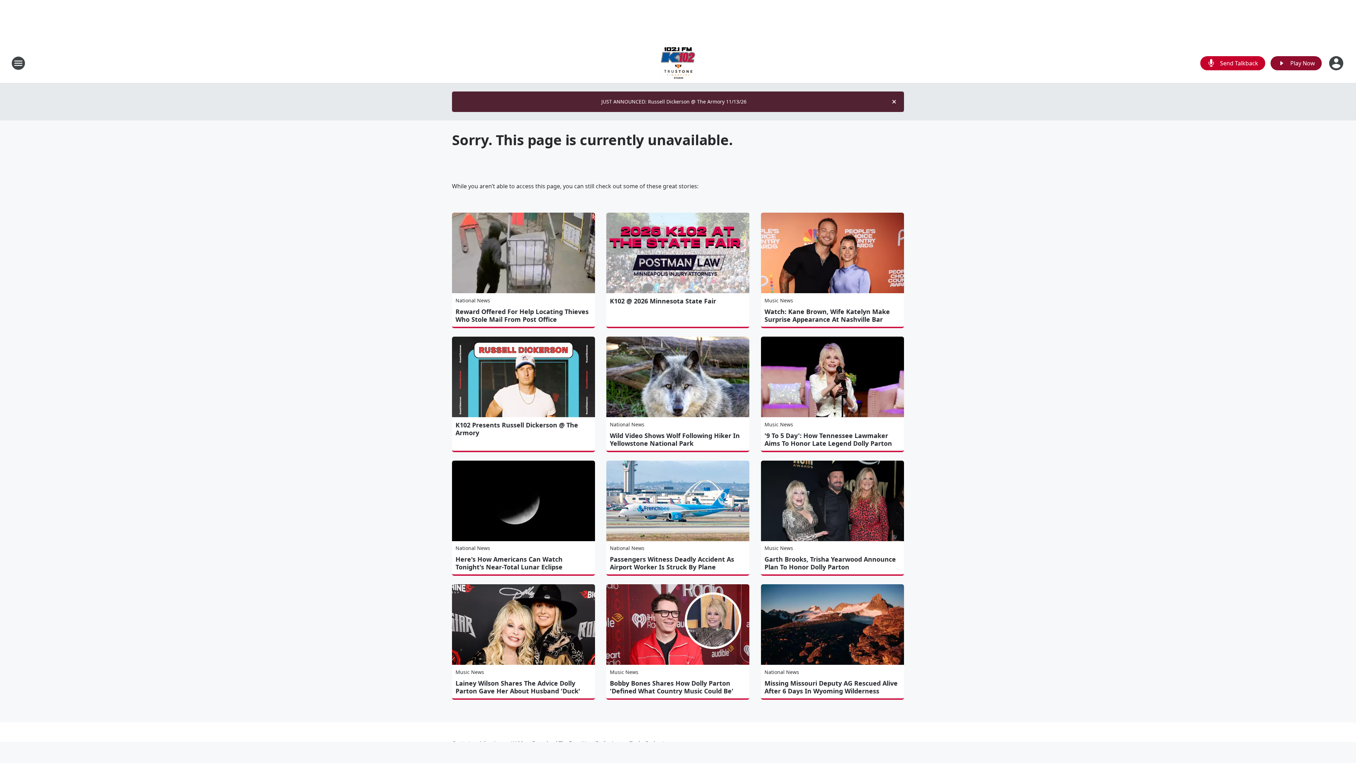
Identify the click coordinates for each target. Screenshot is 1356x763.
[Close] (894, 101)
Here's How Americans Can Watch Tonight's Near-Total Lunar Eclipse (509, 563)
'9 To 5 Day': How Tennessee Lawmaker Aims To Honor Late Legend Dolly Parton (828, 439)
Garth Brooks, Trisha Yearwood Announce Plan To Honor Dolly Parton (830, 563)
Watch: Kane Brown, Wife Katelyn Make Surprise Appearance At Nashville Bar (827, 315)
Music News (779, 300)
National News (473, 300)
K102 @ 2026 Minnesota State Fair (663, 301)
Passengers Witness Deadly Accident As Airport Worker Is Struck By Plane (672, 563)
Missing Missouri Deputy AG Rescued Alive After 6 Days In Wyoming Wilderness (831, 687)
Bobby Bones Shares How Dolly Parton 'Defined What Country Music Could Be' (671, 687)
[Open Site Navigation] (18, 63)
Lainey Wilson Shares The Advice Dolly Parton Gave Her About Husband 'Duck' (518, 687)
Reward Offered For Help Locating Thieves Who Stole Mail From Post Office (522, 315)
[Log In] (1337, 63)
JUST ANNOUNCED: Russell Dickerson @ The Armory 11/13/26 (674, 101)
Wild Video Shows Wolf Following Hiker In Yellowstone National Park (675, 439)
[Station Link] (678, 63)
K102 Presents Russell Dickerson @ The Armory (517, 429)
